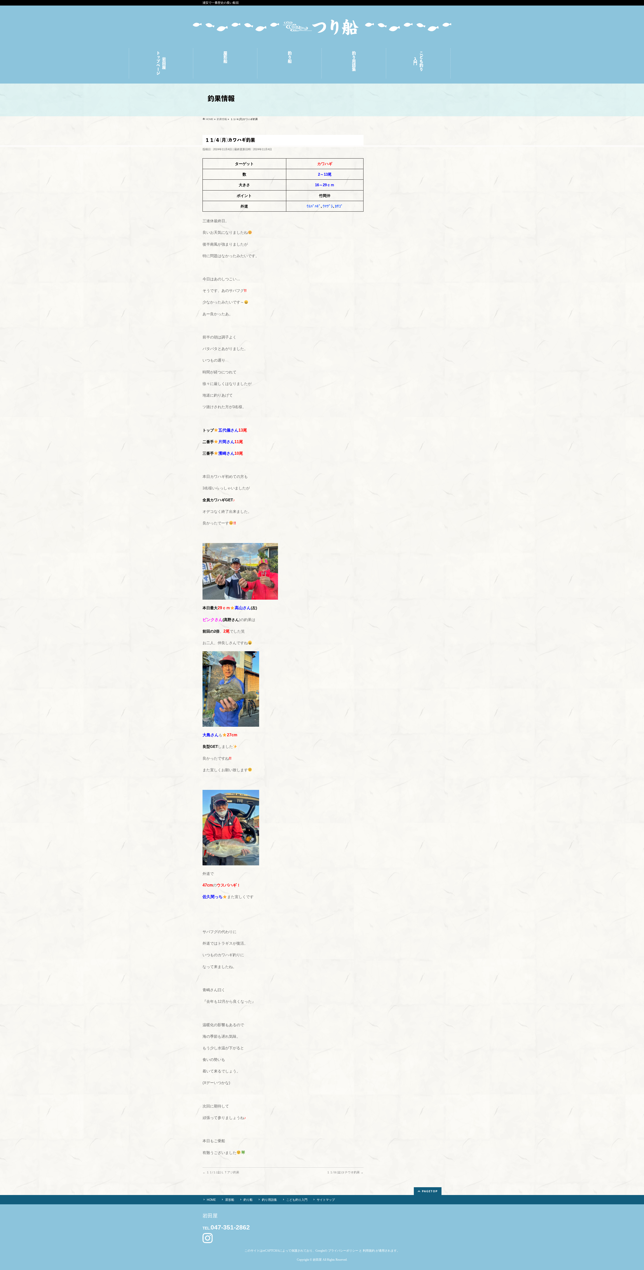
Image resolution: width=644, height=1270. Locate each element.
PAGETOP (430, 1191)
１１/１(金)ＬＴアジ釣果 (221, 1172)
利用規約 (369, 1250)
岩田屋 (317, 1259)
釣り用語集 (269, 1200)
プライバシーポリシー (343, 1250)
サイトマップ (326, 1200)
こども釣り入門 (296, 1200)
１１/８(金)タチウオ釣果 (345, 1172)
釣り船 (248, 1200)
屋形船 (229, 1200)
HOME (211, 1200)
